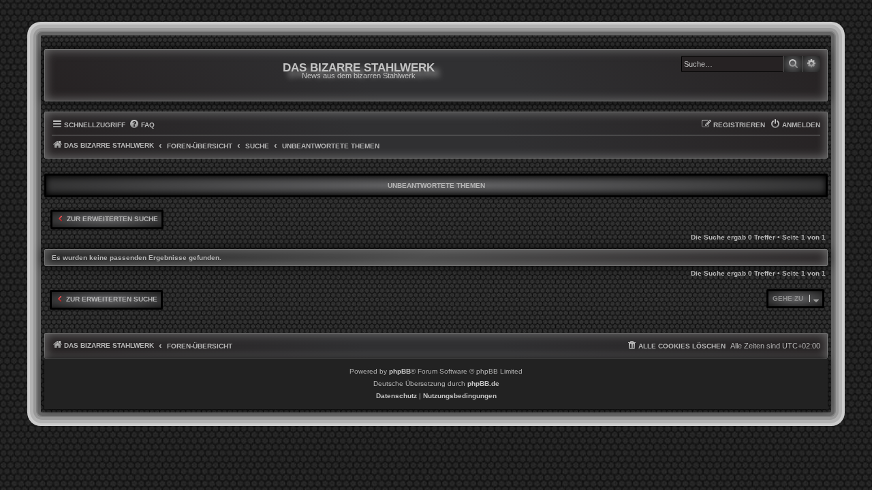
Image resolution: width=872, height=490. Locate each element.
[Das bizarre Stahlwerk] (107, 75)
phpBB (400, 371)
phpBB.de (483, 383)
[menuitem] (142, 125)
